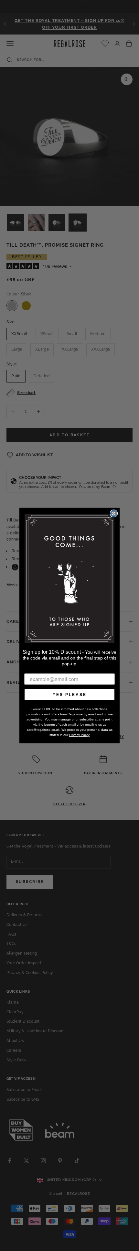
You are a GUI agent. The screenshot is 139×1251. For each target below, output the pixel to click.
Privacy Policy (79, 735)
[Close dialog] (114, 513)
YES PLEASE (70, 694)
